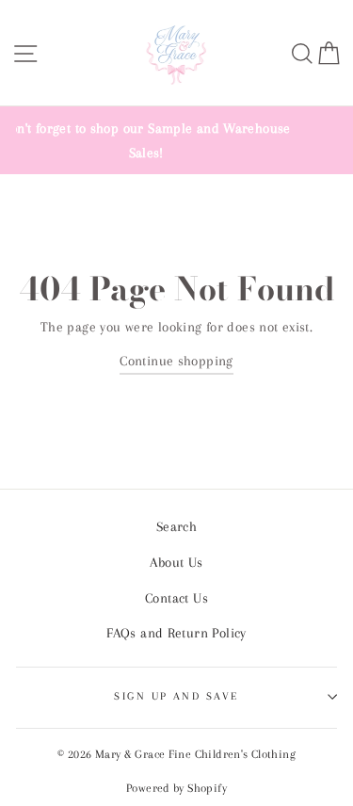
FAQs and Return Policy (176, 632)
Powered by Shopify (176, 788)
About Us (176, 562)
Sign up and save (176, 695)
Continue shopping (176, 360)
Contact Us (176, 597)
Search (176, 526)
